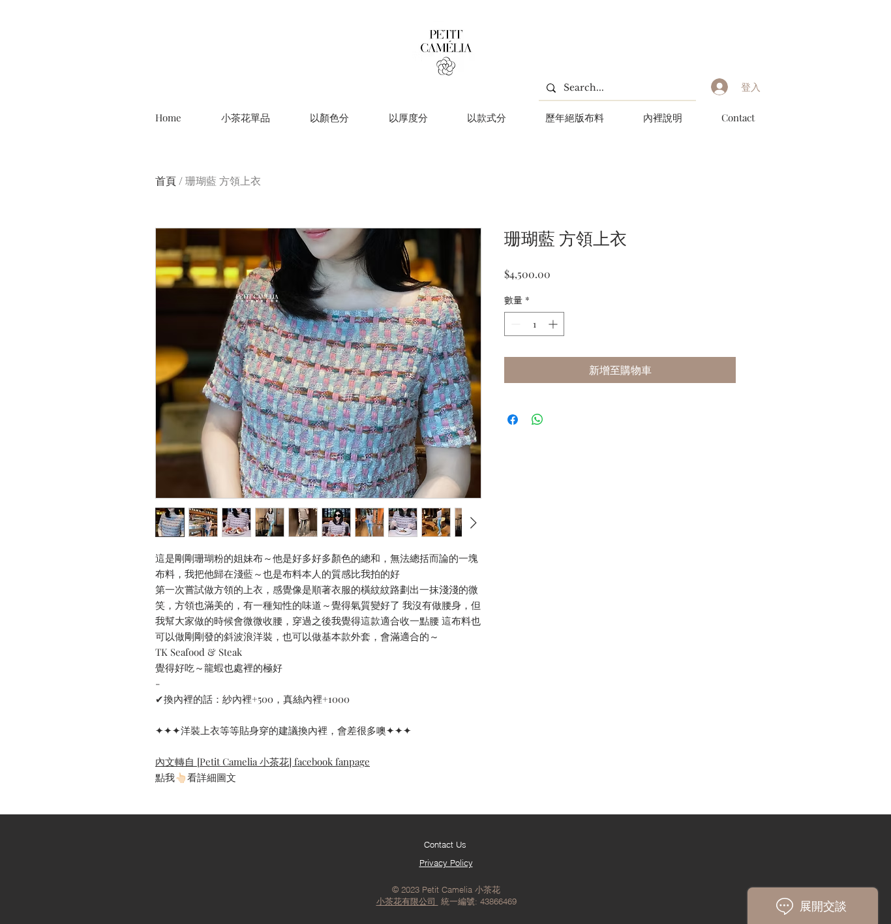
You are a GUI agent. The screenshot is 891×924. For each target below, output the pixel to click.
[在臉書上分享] (513, 419)
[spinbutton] (534, 324)
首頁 (165, 180)
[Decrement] (514, 324)
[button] (329, 117)
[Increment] (554, 324)
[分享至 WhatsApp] (537, 419)
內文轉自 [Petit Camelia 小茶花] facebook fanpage (262, 761)
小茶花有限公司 (407, 901)
